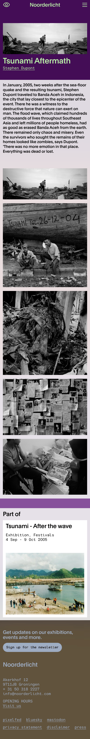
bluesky (34, 719)
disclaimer (58, 727)
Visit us (12, 705)
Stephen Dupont (19, 68)
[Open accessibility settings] (6, 4)
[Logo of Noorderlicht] (45, 5)
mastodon (56, 719)
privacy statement (22, 727)
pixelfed (12, 719)
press (80, 727)
